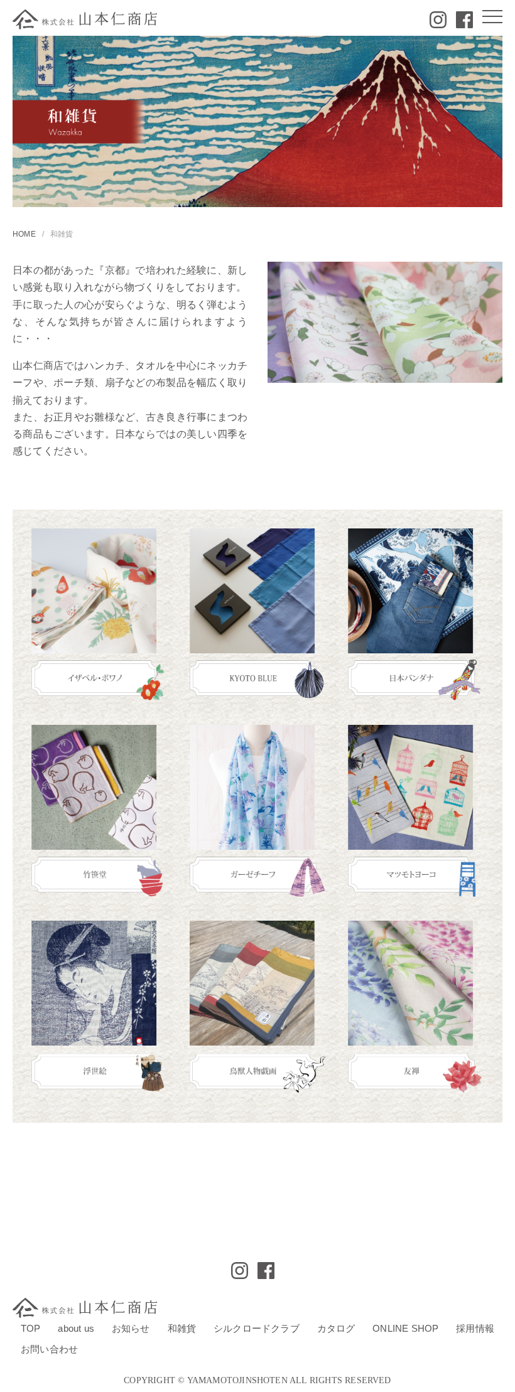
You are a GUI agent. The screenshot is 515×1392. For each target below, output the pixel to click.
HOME (24, 234)
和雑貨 (182, 1328)
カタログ (336, 1328)
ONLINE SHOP (405, 1328)
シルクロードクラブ (257, 1328)
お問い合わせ (49, 1349)
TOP (31, 1328)
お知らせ (131, 1328)
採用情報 (475, 1328)
